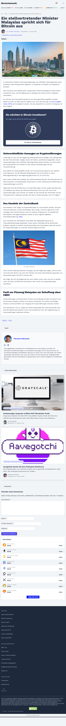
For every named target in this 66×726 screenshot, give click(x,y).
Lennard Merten (12, 421)
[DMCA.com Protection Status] (33, 708)
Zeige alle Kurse (33, 597)
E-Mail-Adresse (7, 523)
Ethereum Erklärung (7, 626)
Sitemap (3, 691)
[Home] (1, 13)
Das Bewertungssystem (8, 663)
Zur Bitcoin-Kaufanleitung (32, 142)
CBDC (21, 217)
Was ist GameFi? (6, 638)
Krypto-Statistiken (7, 634)
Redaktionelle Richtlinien (9, 667)
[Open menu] (63, 3)
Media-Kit (4, 671)
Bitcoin (5, 320)
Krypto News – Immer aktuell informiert (12, 35)
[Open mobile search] (59, 3)
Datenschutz (5, 684)
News (6, 13)
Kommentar (6, 499)
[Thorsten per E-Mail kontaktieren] (4, 345)
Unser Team (5, 651)
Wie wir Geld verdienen (8, 655)
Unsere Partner (6, 659)
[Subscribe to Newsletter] (56, 3)
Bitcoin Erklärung (6, 618)
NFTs (10, 320)
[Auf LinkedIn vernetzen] (8, 345)
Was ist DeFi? (5, 622)
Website (4, 528)
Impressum (4, 680)
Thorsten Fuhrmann (21, 339)
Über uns (4, 647)
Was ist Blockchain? (7, 614)
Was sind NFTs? (6, 630)
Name (4, 518)
